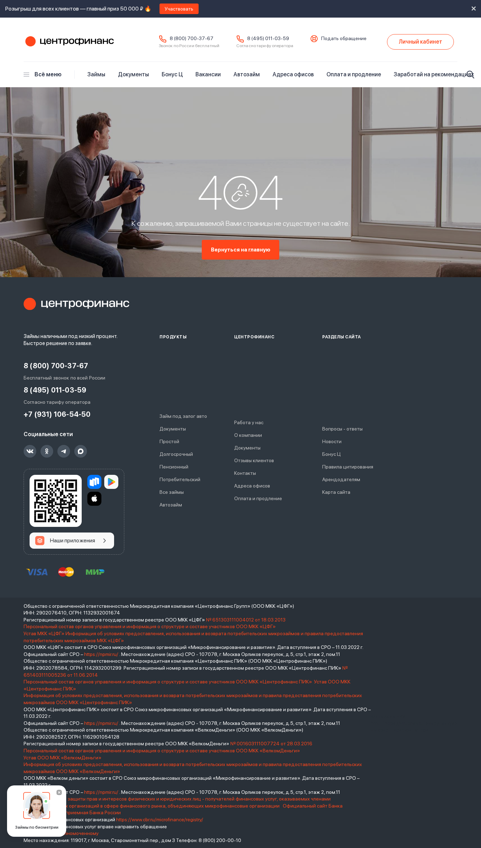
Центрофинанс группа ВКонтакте (30, 451)
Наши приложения (72, 540)
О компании (248, 435)
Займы (96, 74)
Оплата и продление (353, 74)
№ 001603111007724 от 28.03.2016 (271, 743)
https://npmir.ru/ (101, 654)
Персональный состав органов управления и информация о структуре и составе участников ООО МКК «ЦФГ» (150, 626)
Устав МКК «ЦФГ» (44, 633)
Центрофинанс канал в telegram (63, 451)
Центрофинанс (68, 42)
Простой (169, 441)
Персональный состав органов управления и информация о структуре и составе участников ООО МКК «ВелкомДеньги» (162, 750)
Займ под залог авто (183, 416)
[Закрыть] (59, 792)
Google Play (111, 482)
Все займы (172, 492)
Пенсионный (174, 467)
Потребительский (180, 479)
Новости (332, 441)
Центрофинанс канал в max (80, 451)
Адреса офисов (293, 74)
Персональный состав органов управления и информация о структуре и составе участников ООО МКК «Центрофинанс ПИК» (168, 681)
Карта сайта (336, 492)
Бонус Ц (172, 74)
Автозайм (246, 74)
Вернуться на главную (240, 250)
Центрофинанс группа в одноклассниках (46, 451)
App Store (94, 499)
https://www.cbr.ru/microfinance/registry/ (159, 819)
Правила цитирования (347, 467)
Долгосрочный (176, 454)
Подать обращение (344, 38)
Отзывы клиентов (254, 460)
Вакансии (208, 74)
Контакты (245, 473)
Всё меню (48, 74)
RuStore (94, 482)
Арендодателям (341, 479)
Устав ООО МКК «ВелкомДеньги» (63, 757)
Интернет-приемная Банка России (81, 812)
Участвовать (179, 9)
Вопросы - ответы (342, 429)
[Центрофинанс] (76, 304)
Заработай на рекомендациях (434, 74)
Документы (133, 74)
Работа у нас (248, 422)
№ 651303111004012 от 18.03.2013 (246, 620)
